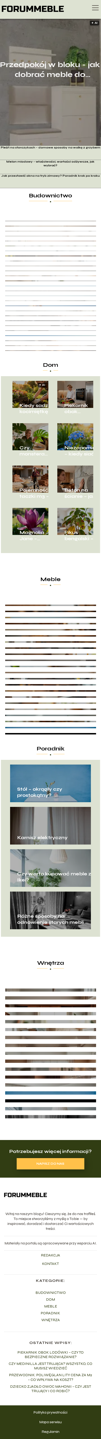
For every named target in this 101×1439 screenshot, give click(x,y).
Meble (50, 579)
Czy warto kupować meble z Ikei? (54, 877)
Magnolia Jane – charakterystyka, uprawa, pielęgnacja (36, 536)
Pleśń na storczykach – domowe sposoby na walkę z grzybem (50, 147)
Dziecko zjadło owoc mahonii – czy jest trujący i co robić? (50, 1388)
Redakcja (50, 1255)
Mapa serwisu (50, 1422)
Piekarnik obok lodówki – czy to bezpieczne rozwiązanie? (81, 409)
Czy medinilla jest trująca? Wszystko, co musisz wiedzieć (50, 1365)
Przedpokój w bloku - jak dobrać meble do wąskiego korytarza (50, 69)
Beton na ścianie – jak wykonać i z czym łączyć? (80, 493)
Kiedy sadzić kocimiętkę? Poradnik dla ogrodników (36, 409)
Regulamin (50, 1431)
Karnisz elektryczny (42, 838)
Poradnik (51, 748)
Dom (50, 365)
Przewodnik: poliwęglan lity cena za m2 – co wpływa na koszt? (50, 1377)
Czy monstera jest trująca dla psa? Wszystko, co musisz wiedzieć (36, 451)
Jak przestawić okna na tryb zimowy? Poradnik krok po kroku (50, 175)
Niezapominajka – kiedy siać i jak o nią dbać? (81, 451)
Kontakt (50, 1263)
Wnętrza (50, 963)
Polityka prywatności (50, 1412)
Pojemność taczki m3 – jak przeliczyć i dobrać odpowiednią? (36, 493)
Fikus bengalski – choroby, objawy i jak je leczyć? (79, 536)
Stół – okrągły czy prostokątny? (39, 792)
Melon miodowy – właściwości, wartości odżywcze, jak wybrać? (50, 163)
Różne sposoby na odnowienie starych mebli (50, 919)
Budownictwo (50, 195)
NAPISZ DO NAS (50, 1164)
